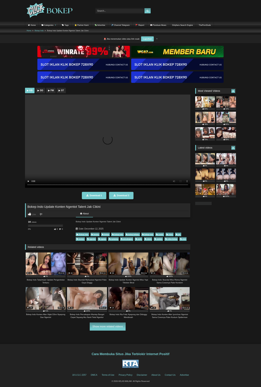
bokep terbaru (133, 234)
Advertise (184, 375)
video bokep (172, 239)
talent (149, 239)
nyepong (114, 239)
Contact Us (170, 375)
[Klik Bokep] (49, 10)
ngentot (92, 239)
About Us (155, 375)
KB (30, 90)
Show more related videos (107, 326)
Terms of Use (108, 375)
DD (40, 90)
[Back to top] (253, 379)
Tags (67, 25)
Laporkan (147, 39)
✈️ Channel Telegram (120, 25)
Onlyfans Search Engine (182, 25)
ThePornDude (205, 25)
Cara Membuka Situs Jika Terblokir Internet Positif (130, 354)
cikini (171, 234)
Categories (48, 25)
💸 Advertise (99, 25)
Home (33, 25)
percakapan (127, 239)
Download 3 (123, 195)
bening (96, 234)
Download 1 (96, 195)
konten (81, 239)
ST (61, 90)
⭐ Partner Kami (81, 25)
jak (179, 234)
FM (51, 90)
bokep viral (148, 234)
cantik (160, 234)
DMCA (94, 375)
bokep (106, 234)
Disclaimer (142, 375)
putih (140, 239)
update (159, 239)
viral (184, 239)
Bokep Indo (39, 31)
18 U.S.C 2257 (79, 375)
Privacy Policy (125, 375)
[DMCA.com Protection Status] (203, 204)
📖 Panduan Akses (158, 25)
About (86, 213)
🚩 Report (140, 25)
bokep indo (118, 234)
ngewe (103, 239)
